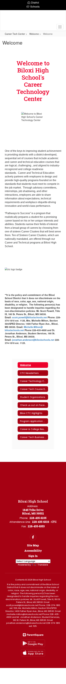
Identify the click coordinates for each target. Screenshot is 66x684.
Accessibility (33, 550)
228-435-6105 (37, 518)
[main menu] (59, 26)
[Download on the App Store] (33, 652)
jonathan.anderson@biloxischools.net (33, 339)
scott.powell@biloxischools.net (29, 317)
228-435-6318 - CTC (44, 521)
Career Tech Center (15, 33)
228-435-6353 (36, 526)
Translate (42, 564)
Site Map (33, 545)
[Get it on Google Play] (33, 643)
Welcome (34, 33)
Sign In (33, 556)
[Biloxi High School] (33, 18)
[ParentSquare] (33, 634)
